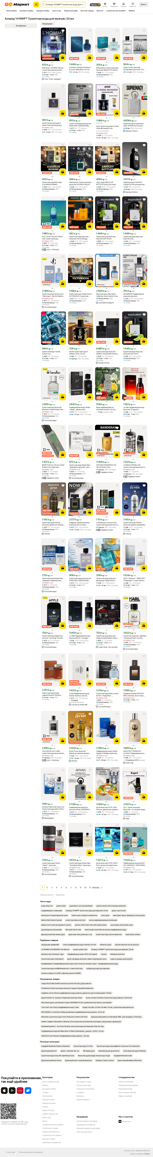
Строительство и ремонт (52, 1135)
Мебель (45, 1085)
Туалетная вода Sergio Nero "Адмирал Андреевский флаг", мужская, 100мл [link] (52, 579)
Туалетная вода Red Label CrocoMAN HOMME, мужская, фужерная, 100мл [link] (53, 183)
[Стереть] (83, 4)
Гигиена (45, 1092)
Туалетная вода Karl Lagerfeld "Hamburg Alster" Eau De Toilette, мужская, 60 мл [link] (134, 637)
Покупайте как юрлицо (85, 1089)
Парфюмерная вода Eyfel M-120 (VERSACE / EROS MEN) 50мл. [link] (134, 864)
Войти (143, 4)
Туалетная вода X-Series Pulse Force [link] (51, 353)
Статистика (10, 1152)
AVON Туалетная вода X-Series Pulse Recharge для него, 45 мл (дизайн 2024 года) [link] (52, 124)
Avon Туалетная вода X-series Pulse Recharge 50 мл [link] (107, 127)
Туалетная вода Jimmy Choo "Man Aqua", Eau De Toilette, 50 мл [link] (52, 295)
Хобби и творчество (50, 1114)
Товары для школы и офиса (52, 1125)
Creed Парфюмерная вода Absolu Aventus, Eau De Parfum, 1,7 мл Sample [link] (79, 695)
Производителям (125, 1089)
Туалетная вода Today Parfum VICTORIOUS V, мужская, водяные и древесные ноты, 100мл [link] (80, 295)
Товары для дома (48, 1103)
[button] (48, 24)
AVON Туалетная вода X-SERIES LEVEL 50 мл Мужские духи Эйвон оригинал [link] (78, 353)
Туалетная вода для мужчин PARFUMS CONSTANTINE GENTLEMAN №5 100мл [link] (80, 579)
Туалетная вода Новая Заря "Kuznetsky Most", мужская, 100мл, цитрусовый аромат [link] (80, 864)
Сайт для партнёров (84, 1132)
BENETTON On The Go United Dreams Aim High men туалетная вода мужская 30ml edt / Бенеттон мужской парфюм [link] (53, 466)
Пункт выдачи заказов (127, 1092)
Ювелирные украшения (51, 1142)
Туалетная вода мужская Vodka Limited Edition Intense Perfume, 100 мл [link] (107, 637)
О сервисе (80, 1092)
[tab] (11, 11)
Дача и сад (46, 1117)
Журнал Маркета (83, 1100)
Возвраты (80, 1096)
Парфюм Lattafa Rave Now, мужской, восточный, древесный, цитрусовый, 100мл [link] (79, 524)
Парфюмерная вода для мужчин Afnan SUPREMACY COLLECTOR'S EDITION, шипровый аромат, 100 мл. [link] (80, 808)
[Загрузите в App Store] (4, 1093)
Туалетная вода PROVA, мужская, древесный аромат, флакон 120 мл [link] (134, 524)
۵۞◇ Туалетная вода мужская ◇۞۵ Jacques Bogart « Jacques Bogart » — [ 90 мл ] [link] (134, 808)
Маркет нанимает (125, 1096)
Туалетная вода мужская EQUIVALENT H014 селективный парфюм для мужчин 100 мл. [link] (133, 353)
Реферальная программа (128, 1085)
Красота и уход (48, 1110)
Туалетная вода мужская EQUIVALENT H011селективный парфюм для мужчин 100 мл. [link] (133, 238)
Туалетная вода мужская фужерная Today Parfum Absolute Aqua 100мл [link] (105, 579)
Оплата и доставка (83, 1085)
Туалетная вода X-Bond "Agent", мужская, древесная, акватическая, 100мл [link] (52, 864)
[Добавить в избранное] (63, 30)
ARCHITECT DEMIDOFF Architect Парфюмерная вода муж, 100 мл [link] (134, 752)
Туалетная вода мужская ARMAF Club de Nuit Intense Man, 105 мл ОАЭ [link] (106, 353)
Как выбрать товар (83, 1082)
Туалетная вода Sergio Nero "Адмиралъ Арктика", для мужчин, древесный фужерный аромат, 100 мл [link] (79, 466)
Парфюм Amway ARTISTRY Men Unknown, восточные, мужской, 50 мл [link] (133, 695)
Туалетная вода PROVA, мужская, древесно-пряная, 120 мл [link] (52, 524)
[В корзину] (62, 57)
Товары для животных (51, 1132)
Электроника (47, 1096)
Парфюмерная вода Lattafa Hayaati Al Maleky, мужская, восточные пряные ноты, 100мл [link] (106, 752)
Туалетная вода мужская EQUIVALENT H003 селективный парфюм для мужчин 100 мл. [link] (106, 238)
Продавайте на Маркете (85, 1125)
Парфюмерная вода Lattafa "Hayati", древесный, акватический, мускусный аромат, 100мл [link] (79, 408)
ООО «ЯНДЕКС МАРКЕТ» (140, 1151)
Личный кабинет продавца (86, 1121)
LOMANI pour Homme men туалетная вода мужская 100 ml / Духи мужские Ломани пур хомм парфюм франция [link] (107, 524)
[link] (47, 906)
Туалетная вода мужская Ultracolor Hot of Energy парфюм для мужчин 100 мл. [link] (80, 238)
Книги (44, 1121)
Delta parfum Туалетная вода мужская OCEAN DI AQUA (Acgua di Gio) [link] (80, 183)
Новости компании (126, 1082)
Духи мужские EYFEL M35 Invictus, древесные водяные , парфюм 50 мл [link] (107, 808)
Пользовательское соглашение (30, 1152)
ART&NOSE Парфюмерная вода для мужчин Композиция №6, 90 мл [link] (133, 295)
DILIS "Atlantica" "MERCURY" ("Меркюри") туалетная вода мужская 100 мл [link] (134, 579)
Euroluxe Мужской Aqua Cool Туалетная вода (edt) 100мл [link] (53, 808)
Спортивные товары (50, 1128)
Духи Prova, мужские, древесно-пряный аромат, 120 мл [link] (79, 752)
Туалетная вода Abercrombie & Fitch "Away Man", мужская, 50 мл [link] (107, 695)
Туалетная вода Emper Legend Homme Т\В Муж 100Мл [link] (51, 694)
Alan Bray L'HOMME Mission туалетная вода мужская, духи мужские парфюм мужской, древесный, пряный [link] (52, 69)
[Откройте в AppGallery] (20, 1093)
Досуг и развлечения (50, 1082)
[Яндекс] (147, 1154)
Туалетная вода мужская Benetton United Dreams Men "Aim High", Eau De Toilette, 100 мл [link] (53, 408)
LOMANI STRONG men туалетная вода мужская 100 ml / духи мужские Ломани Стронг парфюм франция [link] (134, 466)
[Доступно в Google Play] (12, 1093)
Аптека (45, 1107)
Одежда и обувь (48, 1100)
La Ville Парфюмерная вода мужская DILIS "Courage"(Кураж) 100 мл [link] (79, 637)
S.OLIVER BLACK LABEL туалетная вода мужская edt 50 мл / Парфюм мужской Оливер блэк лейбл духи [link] (53, 752)
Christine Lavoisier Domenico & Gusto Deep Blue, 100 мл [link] (80, 68)
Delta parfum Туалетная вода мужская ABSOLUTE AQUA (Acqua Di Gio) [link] (107, 69)
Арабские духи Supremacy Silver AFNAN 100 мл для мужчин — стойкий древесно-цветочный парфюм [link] (133, 125)
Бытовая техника (49, 1089)
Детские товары (48, 1139)
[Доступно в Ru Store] (28, 1093)
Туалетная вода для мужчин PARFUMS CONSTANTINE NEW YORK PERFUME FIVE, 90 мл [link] (80, 125)
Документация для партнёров (88, 1128)
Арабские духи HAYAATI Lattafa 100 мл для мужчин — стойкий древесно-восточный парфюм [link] (133, 183)
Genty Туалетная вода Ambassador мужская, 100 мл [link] (133, 68)
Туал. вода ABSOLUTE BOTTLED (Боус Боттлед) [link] (106, 183)
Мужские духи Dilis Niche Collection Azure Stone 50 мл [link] (107, 295)
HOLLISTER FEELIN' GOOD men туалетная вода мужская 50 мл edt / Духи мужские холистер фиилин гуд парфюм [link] (52, 238)
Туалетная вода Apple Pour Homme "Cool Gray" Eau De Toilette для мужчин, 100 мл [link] (53, 637)
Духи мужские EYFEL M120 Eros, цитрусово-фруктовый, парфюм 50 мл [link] (107, 864)
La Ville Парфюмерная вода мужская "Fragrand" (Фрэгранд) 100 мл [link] (133, 408)
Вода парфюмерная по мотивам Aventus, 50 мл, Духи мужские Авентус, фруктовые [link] (105, 408)
